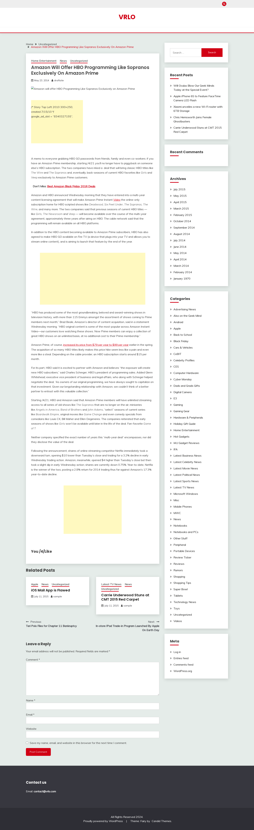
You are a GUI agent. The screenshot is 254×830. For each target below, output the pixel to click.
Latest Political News (186, 474)
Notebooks (180, 525)
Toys (176, 608)
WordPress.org (182, 671)
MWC (177, 513)
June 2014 (179, 246)
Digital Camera (182, 392)
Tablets (178, 595)
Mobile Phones (182, 506)
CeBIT (177, 354)
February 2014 (182, 272)
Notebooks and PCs (185, 532)
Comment (33, 659)
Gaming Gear (181, 411)
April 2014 (180, 259)
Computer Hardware (186, 373)
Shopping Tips (182, 583)
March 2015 (181, 208)
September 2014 (184, 227)
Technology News (184, 602)
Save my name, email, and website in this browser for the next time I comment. (78, 743)
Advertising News (184, 309)
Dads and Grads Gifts (186, 385)
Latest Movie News (185, 468)
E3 (175, 398)
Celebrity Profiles (184, 360)
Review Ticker (182, 557)
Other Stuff (180, 538)
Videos (177, 621)
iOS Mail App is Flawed (50, 590)
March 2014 (181, 265)
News (63, 60)
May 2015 (180, 195)
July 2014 (179, 240)
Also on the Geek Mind (187, 315)
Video (116, 199)
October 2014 (182, 221)
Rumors (178, 570)
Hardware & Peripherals (188, 417)
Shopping (179, 576)
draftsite (59, 80)
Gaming (178, 404)
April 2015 (180, 202)
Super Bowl (180, 589)
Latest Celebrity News (187, 462)
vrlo (127, 16)
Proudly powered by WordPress (103, 821)
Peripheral (179, 544)
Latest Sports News (186, 481)
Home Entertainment (44, 60)
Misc (176, 500)
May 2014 (180, 253)
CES (176, 366)
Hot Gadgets (181, 436)
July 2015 (179, 189)
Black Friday (181, 341)
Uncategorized (79, 60)
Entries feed (181, 658)
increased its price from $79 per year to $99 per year (96, 344)
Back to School (182, 334)
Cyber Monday (182, 379)
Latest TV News (111, 584)
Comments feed (183, 664)
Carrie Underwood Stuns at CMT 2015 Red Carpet (125, 597)
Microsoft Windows (185, 493)
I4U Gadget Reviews (186, 443)
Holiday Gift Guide (184, 423)
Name (30, 700)
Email (30, 714)
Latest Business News (187, 455)
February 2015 (182, 215)
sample (57, 596)
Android (178, 322)
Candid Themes (161, 821)
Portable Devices (184, 551)
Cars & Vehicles (183, 347)
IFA (175, 449)
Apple (34, 584)
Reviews (178, 563)
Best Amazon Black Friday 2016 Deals (71, 186)
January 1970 (181, 278)
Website (31, 728)
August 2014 (181, 234)
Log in (177, 652)
